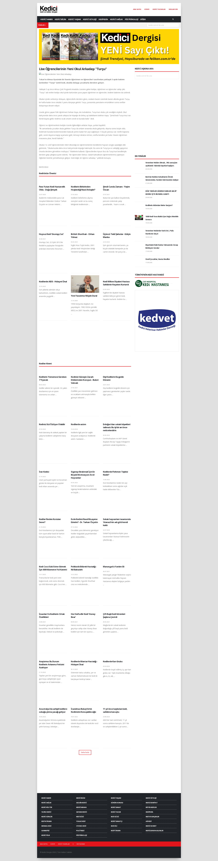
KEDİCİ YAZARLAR (159, 9)
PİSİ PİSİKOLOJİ (131, 19)
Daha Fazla (85, 752)
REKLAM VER (173, 9)
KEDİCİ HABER (46, 19)
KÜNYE (146, 9)
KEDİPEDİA (103, 19)
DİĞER (143, 19)
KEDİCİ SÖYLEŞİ (89, 19)
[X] (173, 19)
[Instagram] (177, 19)
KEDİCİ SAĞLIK (116, 19)
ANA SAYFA (137, 9)
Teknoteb (129, 852)
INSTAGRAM (81, 844)
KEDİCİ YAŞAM (74, 19)
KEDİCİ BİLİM (60, 19)
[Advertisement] (85, 341)
